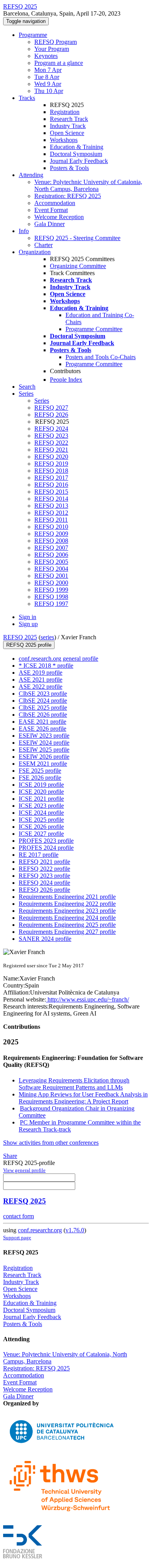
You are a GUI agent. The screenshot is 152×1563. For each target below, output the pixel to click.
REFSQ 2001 (51, 575)
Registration (65, 112)
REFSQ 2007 (51, 547)
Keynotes (46, 56)
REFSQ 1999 (51, 589)
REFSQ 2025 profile (28, 645)
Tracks (27, 98)
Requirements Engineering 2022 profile (67, 903)
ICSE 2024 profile (41, 812)
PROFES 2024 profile (46, 847)
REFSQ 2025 (20, 637)
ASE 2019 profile (40, 672)
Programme (33, 35)
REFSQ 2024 (51, 428)
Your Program (51, 49)
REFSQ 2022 (51, 442)
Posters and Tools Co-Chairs (100, 357)
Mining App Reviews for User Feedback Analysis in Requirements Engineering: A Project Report (83, 1098)
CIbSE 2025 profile (43, 707)
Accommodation (54, 203)
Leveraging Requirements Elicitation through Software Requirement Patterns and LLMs (74, 1084)
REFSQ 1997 (51, 603)
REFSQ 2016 (51, 484)
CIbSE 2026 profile (43, 714)
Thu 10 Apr (48, 91)
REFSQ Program (55, 42)
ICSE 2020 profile (41, 791)
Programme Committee (93, 329)
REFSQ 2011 (51, 519)
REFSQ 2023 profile (44, 875)
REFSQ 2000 (51, 582)
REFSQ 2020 (51, 456)
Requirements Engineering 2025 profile (67, 924)
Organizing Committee (78, 266)
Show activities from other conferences (51, 1142)
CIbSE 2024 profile (43, 700)
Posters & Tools (69, 168)
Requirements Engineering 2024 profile (67, 917)
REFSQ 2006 (51, 554)
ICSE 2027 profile (41, 833)
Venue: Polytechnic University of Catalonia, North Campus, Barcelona (88, 185)
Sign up (28, 624)
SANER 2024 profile (45, 938)
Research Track (69, 119)
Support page (17, 1237)
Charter (43, 245)
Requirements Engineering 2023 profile (67, 910)
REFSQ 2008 (51, 540)
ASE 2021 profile (40, 679)
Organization (35, 252)
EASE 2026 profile (42, 728)
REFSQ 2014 (51, 498)
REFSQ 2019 (51, 463)
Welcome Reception (59, 217)
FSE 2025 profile (40, 770)
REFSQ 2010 (51, 526)
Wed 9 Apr (47, 84)
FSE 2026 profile (40, 777)
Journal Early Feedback (79, 161)
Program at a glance (58, 63)
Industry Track (68, 126)
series (47, 637)
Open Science (67, 133)
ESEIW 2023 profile (44, 735)
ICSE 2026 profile (41, 826)
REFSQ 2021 (51, 449)
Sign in (27, 617)
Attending (31, 175)
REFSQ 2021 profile (44, 861)
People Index (66, 379)
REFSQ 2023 (51, 435)
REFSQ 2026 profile (44, 889)
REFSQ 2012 (51, 512)
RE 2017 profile (38, 854)
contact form (18, 1216)
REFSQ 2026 (51, 414)
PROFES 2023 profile (46, 840)
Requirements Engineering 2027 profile (67, 931)
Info (24, 231)
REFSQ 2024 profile (44, 882)
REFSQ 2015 (51, 491)
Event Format (51, 210)
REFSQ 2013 (51, 505)
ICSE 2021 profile (41, 798)
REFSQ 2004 (51, 568)
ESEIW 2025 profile (44, 749)
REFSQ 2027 (51, 407)
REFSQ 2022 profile (44, 868)
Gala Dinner (49, 224)
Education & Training (76, 147)
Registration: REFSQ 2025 (67, 196)
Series (41, 400)
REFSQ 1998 (51, 596)
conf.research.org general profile (58, 658)
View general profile (24, 1170)
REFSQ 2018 (51, 470)
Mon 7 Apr (48, 70)
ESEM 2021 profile (43, 763)
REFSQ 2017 (51, 477)
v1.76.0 (74, 1230)
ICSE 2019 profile (41, 784)
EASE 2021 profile (42, 721)
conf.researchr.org (40, 1230)
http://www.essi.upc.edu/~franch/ (87, 999)
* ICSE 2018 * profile (46, 665)
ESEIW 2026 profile (44, 756)
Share (10, 1156)
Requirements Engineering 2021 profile (67, 896)
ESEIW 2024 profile (44, 742)
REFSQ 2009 (51, 533)
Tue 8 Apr (46, 77)
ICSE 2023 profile (41, 805)
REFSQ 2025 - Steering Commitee (77, 238)
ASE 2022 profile (40, 686)
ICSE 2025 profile (41, 819)
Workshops (64, 140)
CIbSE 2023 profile (43, 693)
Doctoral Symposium (76, 154)
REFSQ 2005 (51, 561)
